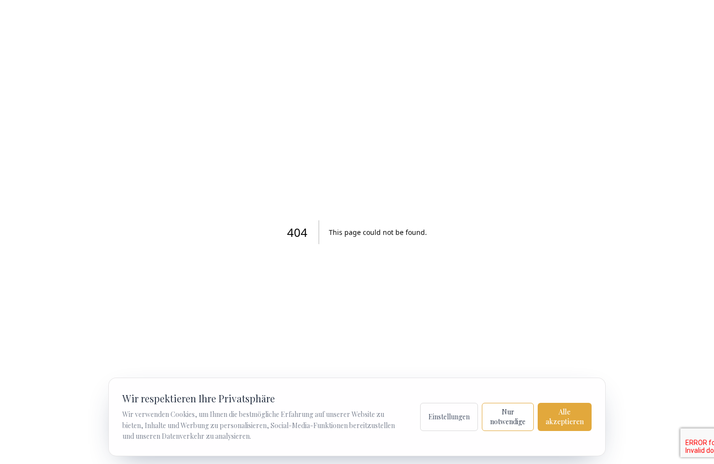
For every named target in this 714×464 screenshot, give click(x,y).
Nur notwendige (508, 416)
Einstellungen (449, 416)
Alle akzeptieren (564, 416)
